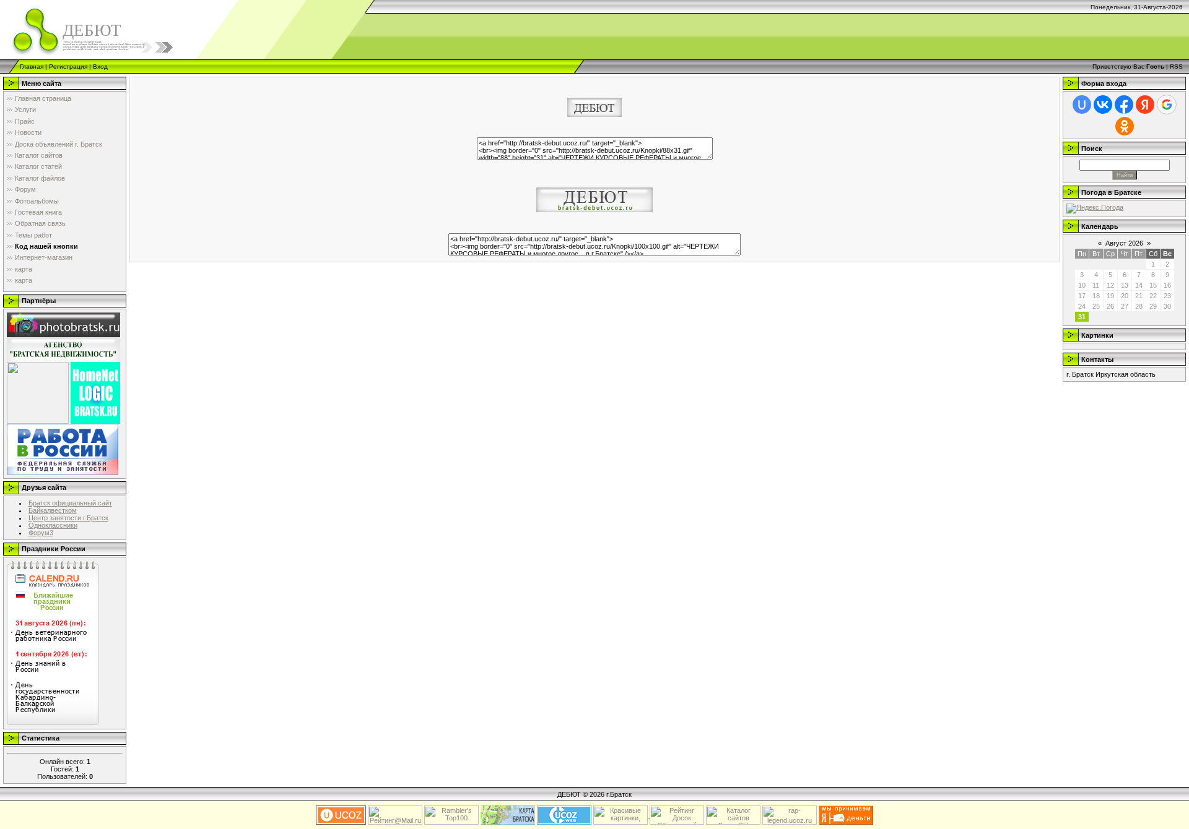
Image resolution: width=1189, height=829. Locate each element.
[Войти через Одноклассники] (1124, 126)
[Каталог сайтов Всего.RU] (733, 814)
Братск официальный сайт (70, 503)
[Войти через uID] (1082, 104)
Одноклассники (52, 525)
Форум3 (40, 532)
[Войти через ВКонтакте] (1103, 104)
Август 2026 (1124, 243)
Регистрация (68, 66)
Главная (31, 66)
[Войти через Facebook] (1124, 104)
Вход (100, 66)
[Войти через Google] (1167, 104)
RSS (1176, 66)
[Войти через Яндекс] (1145, 104)
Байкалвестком (52, 510)
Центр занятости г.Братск (68, 518)
